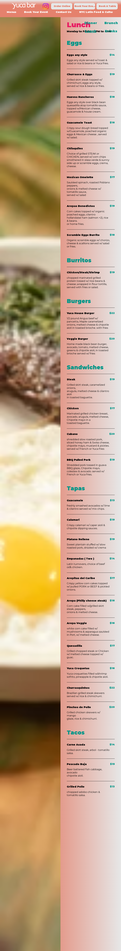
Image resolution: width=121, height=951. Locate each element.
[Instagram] (46, 6)
